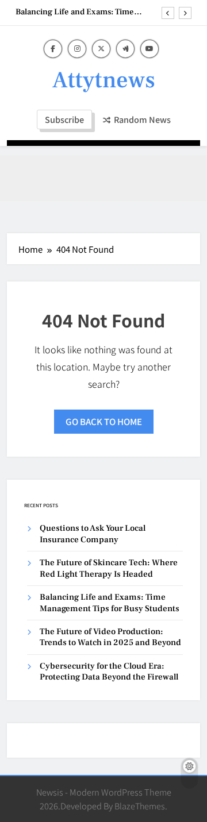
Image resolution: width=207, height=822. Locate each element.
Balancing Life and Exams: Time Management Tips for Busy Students (83, 12)
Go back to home (104, 421)
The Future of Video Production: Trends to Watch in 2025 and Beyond (110, 637)
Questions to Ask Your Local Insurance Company (92, 534)
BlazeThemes (139, 806)
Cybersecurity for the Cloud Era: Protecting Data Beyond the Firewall (109, 671)
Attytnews (103, 80)
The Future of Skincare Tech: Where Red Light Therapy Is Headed (109, 568)
